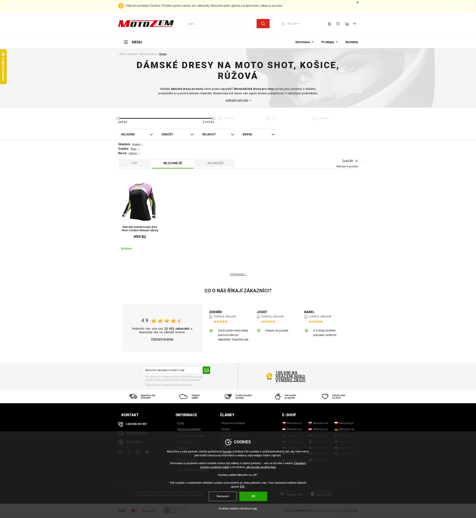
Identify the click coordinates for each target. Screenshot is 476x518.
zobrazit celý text (237, 100)
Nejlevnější (172, 163)
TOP (134, 163)
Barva (247, 134)
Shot (133, 148)
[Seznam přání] (338, 23)
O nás (180, 423)
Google (227, 451)
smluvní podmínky (190, 379)
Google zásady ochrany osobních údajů (173, 378)
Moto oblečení (128, 54)
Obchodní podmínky (189, 429)
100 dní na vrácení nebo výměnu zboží (290, 376)
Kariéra (226, 429)
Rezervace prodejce (233, 423)
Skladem (128, 134)
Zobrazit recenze (162, 339)
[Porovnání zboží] (329, 23)
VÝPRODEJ (238, 274)
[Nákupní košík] (348, 24)
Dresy (163, 54)
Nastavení (223, 496)
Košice (136, 144)
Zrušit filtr (347, 160)
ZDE (242, 486)
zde (255, 508)
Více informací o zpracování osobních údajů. (169, 384)
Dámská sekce (148, 54)
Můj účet (293, 23)
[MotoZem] (146, 23)
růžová (133, 153)
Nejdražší (215, 163)
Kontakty (351, 42)
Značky (167, 134)
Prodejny (327, 42)
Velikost (209, 134)
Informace (302, 42)
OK (253, 496)
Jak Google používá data (261, 467)
